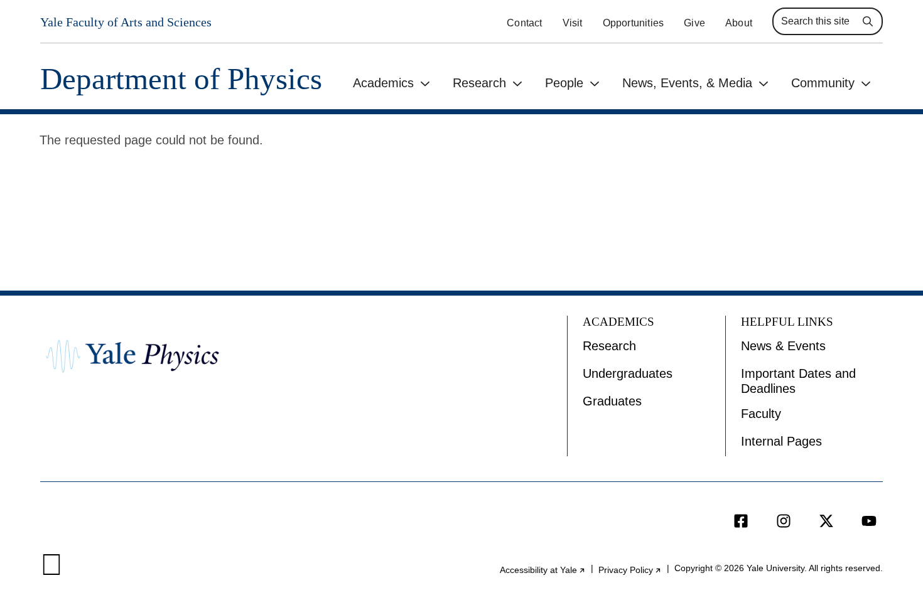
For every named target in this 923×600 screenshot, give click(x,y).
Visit (573, 23)
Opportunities (633, 23)
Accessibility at (543, 570)
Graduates (612, 401)
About (738, 23)
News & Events (783, 346)
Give (694, 23)
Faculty (761, 414)
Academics (383, 83)
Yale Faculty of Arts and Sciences (126, 22)
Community (823, 83)
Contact (524, 23)
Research (479, 83)
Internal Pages (781, 441)
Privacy (630, 570)
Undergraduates (627, 373)
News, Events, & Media (687, 83)
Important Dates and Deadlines (798, 381)
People (564, 83)
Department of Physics (181, 78)
